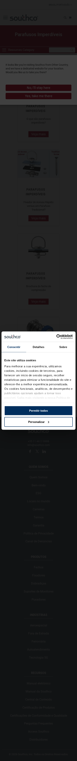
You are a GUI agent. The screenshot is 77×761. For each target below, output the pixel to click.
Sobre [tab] (63, 347)
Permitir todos (38, 410)
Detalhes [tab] (38, 347)
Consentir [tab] (13, 347)
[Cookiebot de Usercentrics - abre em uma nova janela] (56, 336)
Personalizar (36, 421)
